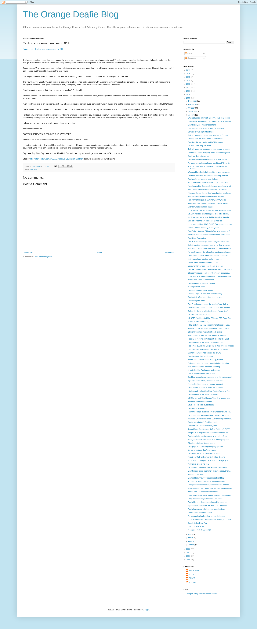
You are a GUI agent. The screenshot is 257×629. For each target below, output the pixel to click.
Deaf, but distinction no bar (199, 156)
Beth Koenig (194, 570)
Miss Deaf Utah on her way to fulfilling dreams (206, 457)
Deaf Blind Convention (197, 238)
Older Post (169, 252)
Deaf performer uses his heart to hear (203, 179)
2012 (188, 87)
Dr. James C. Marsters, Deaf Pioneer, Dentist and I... (208, 467)
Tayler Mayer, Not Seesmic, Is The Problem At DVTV (209, 429)
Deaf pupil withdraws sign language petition (205, 447)
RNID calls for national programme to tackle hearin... (209, 325)
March (191, 538)
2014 (188, 81)
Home (99, 252)
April (190, 534)
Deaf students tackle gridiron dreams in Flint (205, 342)
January (191, 545)
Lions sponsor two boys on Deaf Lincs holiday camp (209, 349)
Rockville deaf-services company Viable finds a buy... (209, 235)
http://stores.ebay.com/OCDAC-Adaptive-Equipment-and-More (57, 159)
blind (31, 170)
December (192, 101)
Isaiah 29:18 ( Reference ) (198, 322)
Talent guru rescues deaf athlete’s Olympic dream (208, 203)
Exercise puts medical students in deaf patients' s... (208, 189)
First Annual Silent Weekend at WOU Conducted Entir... (210, 249)
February (192, 541)
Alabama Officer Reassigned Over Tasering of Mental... (210, 419)
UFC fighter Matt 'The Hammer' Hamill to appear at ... (209, 398)
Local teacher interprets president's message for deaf (209, 519)
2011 (188, 91)
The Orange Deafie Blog (71, 14)
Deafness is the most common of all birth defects (207, 436)
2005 (188, 560)
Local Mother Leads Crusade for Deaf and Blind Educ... (210, 210)
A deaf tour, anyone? (196, 474)
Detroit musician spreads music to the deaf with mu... (209, 245)
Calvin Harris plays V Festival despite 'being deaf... (208, 311)
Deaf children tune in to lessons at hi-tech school (207, 160)
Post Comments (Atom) (43, 257)
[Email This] (59, 166)
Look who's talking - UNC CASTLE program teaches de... (211, 224)
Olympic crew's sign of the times (201, 132)
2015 (188, 77)
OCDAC (192, 578)
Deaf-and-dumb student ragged (200, 290)
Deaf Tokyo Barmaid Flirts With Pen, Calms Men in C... (210, 231)
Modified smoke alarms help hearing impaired (206, 196)
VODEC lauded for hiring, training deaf (203, 228)
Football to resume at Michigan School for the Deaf (208, 339)
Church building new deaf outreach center (205, 332)
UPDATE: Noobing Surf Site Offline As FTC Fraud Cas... (210, 318)
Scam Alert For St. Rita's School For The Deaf (206, 128)
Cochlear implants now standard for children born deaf (210, 377)
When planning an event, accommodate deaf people (209, 118)
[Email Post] (55, 166)
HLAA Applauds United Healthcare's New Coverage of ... (210, 269)
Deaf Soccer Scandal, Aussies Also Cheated (206, 387)
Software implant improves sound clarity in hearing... (209, 363)
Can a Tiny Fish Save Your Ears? (201, 374)
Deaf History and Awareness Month (202, 125)
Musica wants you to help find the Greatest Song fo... (209, 217)
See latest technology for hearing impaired (205, 221)
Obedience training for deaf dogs (201, 443)
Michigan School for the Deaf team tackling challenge (209, 193)
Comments (191, 58)
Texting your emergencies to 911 (201, 401)
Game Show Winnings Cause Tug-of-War (204, 353)
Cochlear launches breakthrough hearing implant (208, 176)
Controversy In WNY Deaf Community (203, 422)
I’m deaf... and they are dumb (199, 146)
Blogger (146, 610)
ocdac (36, 170)
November (192, 104)
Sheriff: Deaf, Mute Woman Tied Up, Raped (205, 360)
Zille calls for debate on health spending (204, 367)
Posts (189, 53)
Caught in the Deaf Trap (197, 523)
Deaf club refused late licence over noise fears (206, 509)
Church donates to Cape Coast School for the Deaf (208, 256)
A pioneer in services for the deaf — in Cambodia (207, 506)
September (193, 111)
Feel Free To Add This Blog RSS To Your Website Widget (211, 346)
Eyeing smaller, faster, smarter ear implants (205, 381)
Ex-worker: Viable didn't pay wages (202, 450)
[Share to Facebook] (68, 166)
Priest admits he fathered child (200, 513)
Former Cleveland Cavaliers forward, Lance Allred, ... (209, 252)
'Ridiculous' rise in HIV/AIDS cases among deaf (207, 481)
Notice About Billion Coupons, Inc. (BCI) (204, 262)
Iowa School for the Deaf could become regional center (210, 488)
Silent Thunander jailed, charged (201, 207)
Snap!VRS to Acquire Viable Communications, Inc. (208, 433)
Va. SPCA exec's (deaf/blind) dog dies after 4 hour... (208, 214)
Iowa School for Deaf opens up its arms (204, 370)
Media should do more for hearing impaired (205, 384)
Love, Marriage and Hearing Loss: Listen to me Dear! (209, 276)
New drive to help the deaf (198, 464)
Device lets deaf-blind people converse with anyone (209, 308)
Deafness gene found (196, 301)
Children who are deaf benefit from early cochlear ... (209, 273)
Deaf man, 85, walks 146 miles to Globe (204, 454)
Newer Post (28, 252)
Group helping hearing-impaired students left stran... (209, 415)
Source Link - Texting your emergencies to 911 (43, 49)
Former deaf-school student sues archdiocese (206, 516)
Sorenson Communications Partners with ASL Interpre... (210, 121)
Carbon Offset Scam (196, 526)
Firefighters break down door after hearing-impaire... (209, 440)
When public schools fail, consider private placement (209, 172)
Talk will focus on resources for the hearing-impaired (209, 149)
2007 (188, 553)
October (191, 108)
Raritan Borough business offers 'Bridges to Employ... (209, 412)
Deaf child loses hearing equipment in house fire (207, 502)
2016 (188, 74)
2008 (188, 549)
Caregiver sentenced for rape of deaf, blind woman (208, 485)
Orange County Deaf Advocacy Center (201, 594)
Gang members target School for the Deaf (204, 499)
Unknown (192, 582)
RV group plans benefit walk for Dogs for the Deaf (208, 182)
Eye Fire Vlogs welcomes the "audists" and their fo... (209, 304)
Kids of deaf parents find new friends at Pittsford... (208, 335)
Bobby (191, 574)
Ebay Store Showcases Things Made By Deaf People (209, 495)
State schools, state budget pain (201, 405)
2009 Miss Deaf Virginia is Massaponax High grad (208, 461)
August (191, 115)
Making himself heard (196, 287)
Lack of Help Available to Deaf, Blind (202, 426)
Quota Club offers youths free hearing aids (205, 297)
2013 (188, 84)
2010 (188, 94)
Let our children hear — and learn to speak (205, 266)
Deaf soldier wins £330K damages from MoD (206, 478)
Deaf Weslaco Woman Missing (200, 356)
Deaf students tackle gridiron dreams (203, 394)
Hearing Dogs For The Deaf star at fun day (205, 294)
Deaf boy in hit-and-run (197, 408)
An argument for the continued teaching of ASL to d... (209, 163)
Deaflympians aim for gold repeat (201, 283)
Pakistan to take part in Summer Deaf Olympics (207, 200)
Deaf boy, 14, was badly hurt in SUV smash (205, 142)
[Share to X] (65, 166)
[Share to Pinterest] (71, 166)
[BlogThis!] (62, 166)
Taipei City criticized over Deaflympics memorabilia (208, 328)
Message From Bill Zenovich (199, 530)
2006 (188, 556)
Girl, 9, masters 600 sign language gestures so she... (209, 242)
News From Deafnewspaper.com (201, 280)
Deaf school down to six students (201, 315)
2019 (188, 70)
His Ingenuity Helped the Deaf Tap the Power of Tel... (209, 391)
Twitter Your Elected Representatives (203, 492)
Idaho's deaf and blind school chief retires (204, 259)
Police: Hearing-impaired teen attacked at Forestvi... (209, 135)
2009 (188, 98)
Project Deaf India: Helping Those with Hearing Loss (209, 153)
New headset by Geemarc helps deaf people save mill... (210, 186)
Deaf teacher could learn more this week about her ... (209, 471)
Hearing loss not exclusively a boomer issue (206, 139)
